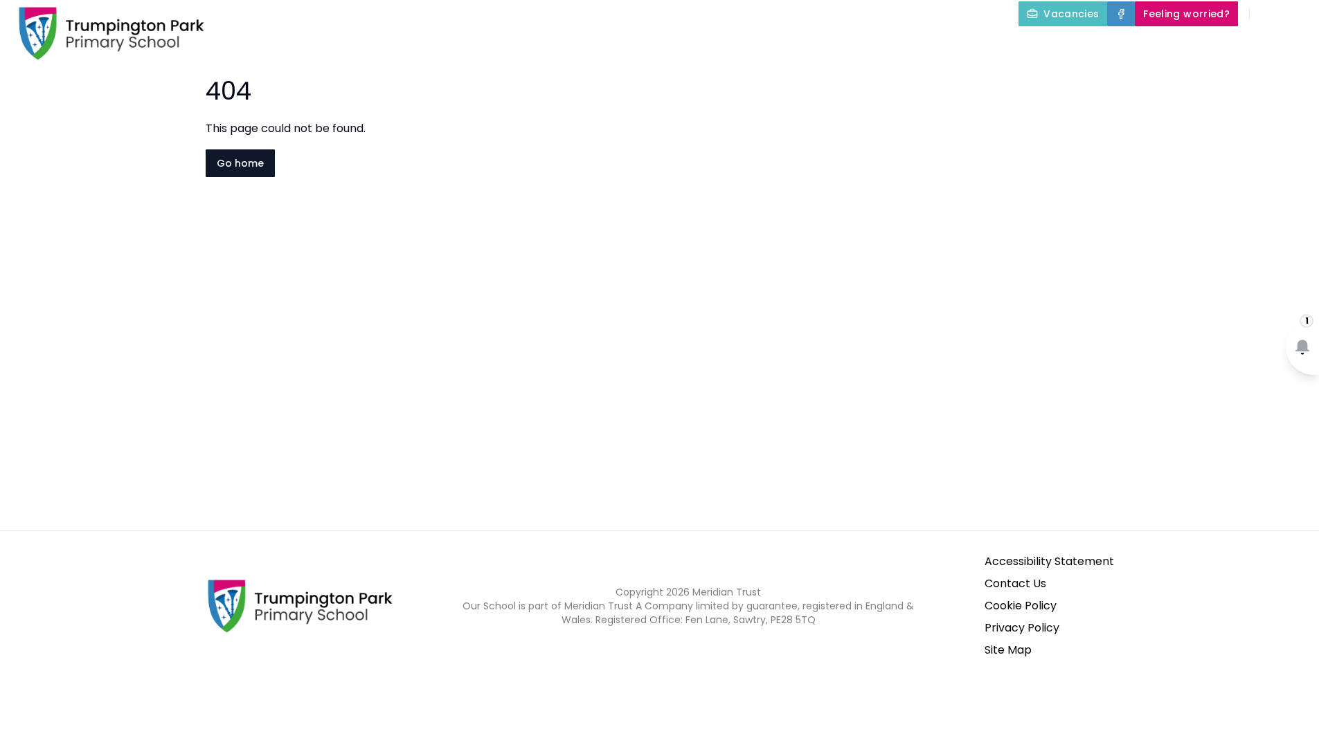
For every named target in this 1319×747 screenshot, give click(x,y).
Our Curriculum (914, 46)
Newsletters (1189, 46)
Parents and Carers (1055, 46)
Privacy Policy (1022, 628)
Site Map (1008, 650)
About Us (665, 46)
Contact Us (1015, 583)
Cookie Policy (1021, 606)
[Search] (1268, 14)
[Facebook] (1121, 13)
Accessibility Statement (1049, 561)
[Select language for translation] (1297, 13)
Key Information (781, 46)
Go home (240, 163)
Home (598, 46)
